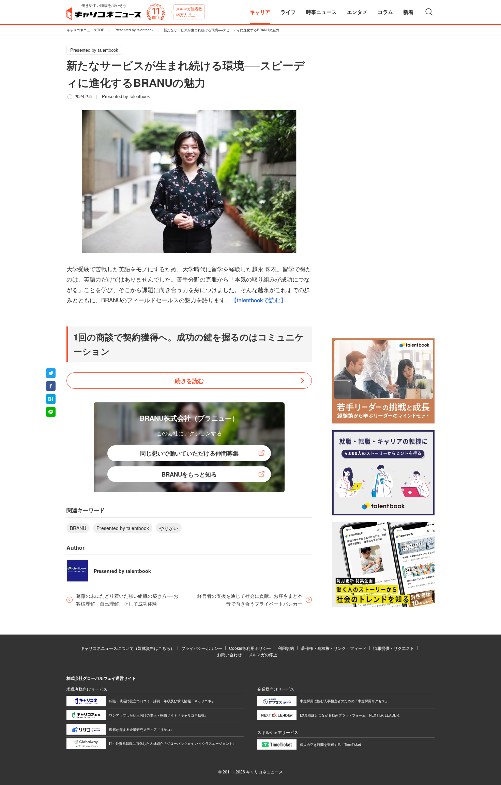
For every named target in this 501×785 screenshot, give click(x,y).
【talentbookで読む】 (258, 299)
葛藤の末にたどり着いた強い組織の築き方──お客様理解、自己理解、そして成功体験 (127, 599)
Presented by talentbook (134, 30)
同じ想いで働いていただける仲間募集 (189, 453)
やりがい (168, 528)
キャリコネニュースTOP (85, 30)
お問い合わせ (229, 654)
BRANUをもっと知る (189, 474)
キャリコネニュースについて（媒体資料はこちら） (127, 648)
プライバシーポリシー (201, 648)
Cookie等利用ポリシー (250, 648)
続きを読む (189, 381)
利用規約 (286, 648)
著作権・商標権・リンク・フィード (333, 648)
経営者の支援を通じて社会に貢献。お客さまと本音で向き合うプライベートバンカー (249, 599)
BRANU (78, 528)
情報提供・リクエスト (393, 648)
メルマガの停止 (262, 654)
